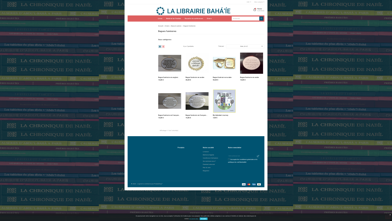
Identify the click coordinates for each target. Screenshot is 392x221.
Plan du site (206, 167)
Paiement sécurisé (209, 164)
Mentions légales (208, 155)
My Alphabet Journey (220, 115)
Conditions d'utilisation (210, 158)
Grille (160, 46)
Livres (160, 18)
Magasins (206, 170)
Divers (209, 18)
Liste (163, 46)
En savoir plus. (194, 218)
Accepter (203, 218)
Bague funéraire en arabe (195, 77)
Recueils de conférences (194, 18)
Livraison (206, 151)
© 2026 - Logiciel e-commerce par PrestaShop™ (147, 184)
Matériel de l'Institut (173, 18)
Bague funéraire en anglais (168, 77)
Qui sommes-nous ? (209, 161)
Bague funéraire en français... (169, 115)
